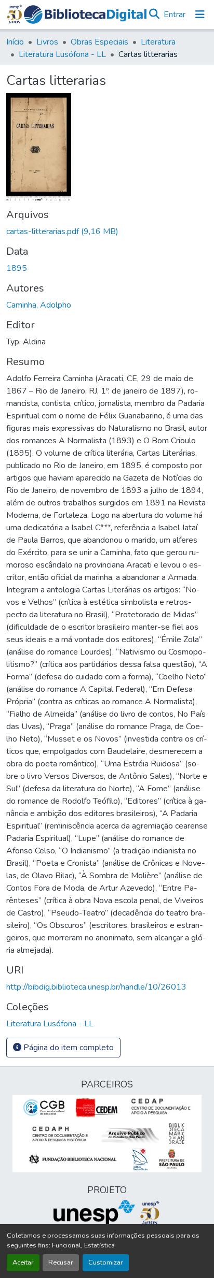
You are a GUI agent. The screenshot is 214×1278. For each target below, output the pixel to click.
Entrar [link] (174, 14)
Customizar (105, 1262)
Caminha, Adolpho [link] (38, 305)
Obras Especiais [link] (99, 42)
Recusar (60, 1262)
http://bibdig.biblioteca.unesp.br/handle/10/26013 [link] (96, 987)
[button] (85, 14)
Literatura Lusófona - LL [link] (62, 54)
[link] (107, 231)
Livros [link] (47, 42)
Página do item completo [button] (67, 1047)
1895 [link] (16, 268)
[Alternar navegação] (200, 14)
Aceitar (23, 1262)
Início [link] (15, 42)
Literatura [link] (158, 42)
